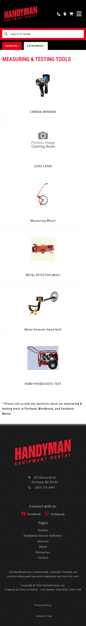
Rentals (43, 530)
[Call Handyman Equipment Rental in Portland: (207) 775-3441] (59, 14)
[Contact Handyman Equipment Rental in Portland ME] (65, 14)
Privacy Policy (43, 605)
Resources (43, 552)
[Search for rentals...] (6, 34)
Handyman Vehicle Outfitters (43, 535)
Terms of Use (44, 616)
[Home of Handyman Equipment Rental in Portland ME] (20, 14)
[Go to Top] (80, 620)
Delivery (43, 541)
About (43, 546)
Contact (43, 557)
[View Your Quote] (71, 14)
